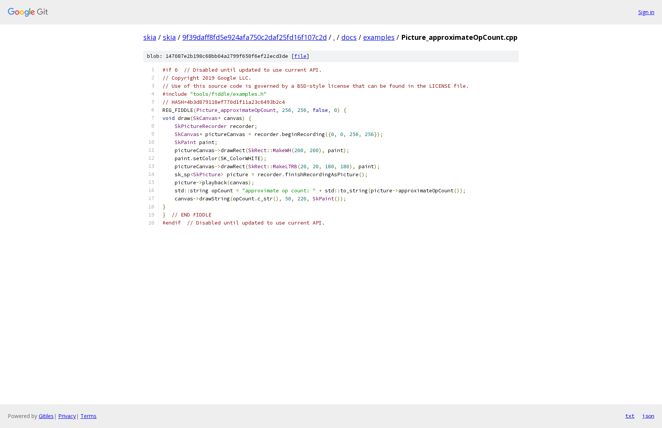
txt (629, 415)
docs (349, 37)
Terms (88, 416)
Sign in (646, 12)
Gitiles (46, 416)
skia (149, 37)
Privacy (67, 416)
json (648, 415)
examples (379, 37)
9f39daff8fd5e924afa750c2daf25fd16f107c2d (254, 37)
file (300, 56)
